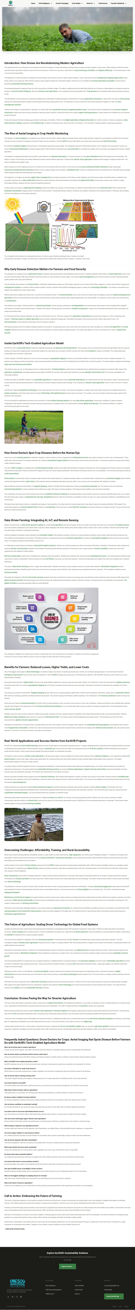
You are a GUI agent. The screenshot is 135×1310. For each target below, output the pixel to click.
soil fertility (49, 559)
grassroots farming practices (66, 348)
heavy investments (48, 858)
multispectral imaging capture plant (110, 78)
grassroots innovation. (62, 908)
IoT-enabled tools (37, 123)
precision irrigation (88, 961)
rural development (19, 782)
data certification (28, 180)
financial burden (66, 295)
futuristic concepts (79, 507)
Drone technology (64, 985)
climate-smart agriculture (47, 91)
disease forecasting (59, 156)
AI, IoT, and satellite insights (70, 1026)
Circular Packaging (62, 3)
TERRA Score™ (50, 1294)
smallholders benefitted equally (16, 793)
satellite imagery (20, 146)
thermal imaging (114, 478)
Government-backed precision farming (18, 170)
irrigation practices (123, 682)
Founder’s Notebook (117, 3)
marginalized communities (18, 728)
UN (74, 964)
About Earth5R (79, 1285)
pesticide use (50, 748)
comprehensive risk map (34, 497)
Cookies (126, 1306)
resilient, (17, 988)
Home (33, 3)
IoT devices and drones (107, 696)
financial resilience (48, 777)
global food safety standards (14, 717)
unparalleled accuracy (98, 556)
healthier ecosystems (80, 308)
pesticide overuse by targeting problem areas (70, 109)
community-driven (24, 348)
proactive (84, 1006)
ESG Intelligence (44, 3)
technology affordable (99, 287)
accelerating (50, 507)
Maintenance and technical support (17, 897)
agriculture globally (101, 1026)
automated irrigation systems (45, 545)
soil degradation (78, 305)
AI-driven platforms (80, 932)
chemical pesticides (43, 305)
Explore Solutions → (67, 1266)
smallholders (11, 301)
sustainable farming (34, 988)
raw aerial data (73, 149)
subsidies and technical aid (94, 372)
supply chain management (40, 177)
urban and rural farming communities (18, 364)
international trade (52, 717)
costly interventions (11, 473)
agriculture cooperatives (82, 316)
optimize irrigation (101, 756)
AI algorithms (115, 327)
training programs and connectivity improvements (22, 911)
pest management (87, 277)
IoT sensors (74, 939)
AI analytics (91, 351)
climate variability (101, 548)
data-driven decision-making (32, 525)
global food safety (87, 180)
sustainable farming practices (22, 84)
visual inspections (115, 274)
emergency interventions (13, 675)
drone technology (32, 672)
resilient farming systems (60, 400)
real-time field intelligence (21, 91)
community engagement (102, 886)
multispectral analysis (12, 287)
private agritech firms (30, 507)
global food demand (91, 403)
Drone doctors (9, 478)
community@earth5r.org (111, 1285)
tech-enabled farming (29, 746)
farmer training (30, 865)
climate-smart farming (18, 548)
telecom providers (22, 879)
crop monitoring (80, 70)
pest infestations (93, 156)
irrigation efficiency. (105, 70)
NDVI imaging (17, 468)
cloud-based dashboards (18, 149)
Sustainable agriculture (115, 961)
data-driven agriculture (84, 400)
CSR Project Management (53, 1290)
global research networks (13, 580)
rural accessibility (41, 971)
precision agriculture (74, 538)
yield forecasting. (110, 141)
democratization (10, 322)
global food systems (55, 1003)
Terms (120, 1306)
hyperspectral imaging (32, 188)
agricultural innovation (93, 99)
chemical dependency (75, 769)
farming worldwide (34, 803)
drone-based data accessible (104, 81)
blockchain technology (28, 390)
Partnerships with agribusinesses (53, 393)
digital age (88, 1021)
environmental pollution (13, 489)
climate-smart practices (104, 728)
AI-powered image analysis (58, 460)
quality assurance (10, 393)
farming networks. (11, 572)
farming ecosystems (46, 939)
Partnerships (108, 1290)
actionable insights (46, 535)
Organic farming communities (95, 769)
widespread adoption (12, 892)
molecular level (106, 188)
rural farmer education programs (101, 1018)
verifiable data (123, 777)
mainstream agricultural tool (14, 914)
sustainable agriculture (42, 380)
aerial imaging (20, 138)
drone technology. (14, 881)
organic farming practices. (88, 112)
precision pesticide (90, 486)
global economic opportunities (26, 720)
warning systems (23, 457)
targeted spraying (40, 486)
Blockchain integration (109, 566)
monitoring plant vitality (44, 468)
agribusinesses (82, 950)
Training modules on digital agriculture (25, 319)
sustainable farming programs (98, 725)
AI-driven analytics (96, 748)
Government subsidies (64, 858)
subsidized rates (73, 170)
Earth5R (10, 935)
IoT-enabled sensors (121, 525)
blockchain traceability (12, 191)
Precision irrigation (61, 1011)
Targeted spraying (37, 693)
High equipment (75, 855)
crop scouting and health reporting (94, 167)
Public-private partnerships (23, 900)
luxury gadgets (83, 889)
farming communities (30, 903)
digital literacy (32, 868)
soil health (90, 70)
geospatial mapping (58, 358)
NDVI (65, 141)
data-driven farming (20, 566)
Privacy (114, 1306)
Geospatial (48, 497)
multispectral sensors (80, 457)
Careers (77, 1294)
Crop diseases (92, 91)
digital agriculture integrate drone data (79, 120)
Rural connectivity (11, 876)
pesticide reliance (123, 693)
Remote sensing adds (12, 556)
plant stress (30, 481)
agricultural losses (35, 274)
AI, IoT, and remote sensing (33, 577)
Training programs (58, 369)
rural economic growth (12, 709)
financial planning (28, 703)
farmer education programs (43, 787)
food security (125, 99)
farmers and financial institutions (49, 706)
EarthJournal (103, 3)
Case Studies (76, 3)
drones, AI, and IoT (56, 797)
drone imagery (101, 787)
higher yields (28, 682)
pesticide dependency (76, 380)
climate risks (32, 800)
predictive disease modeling (56, 494)
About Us (90, 3)
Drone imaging (17, 932)
